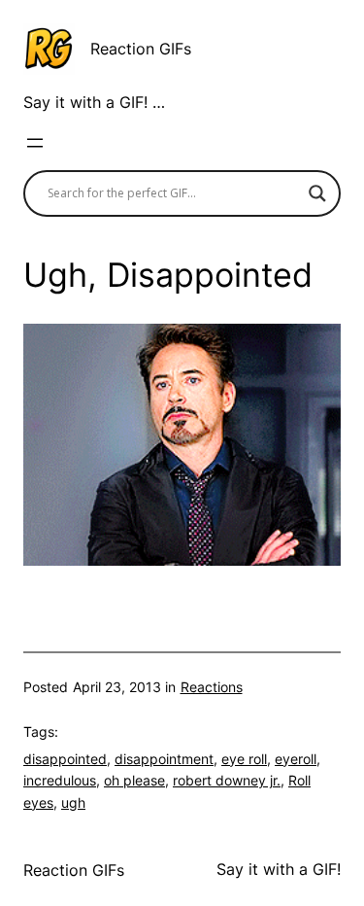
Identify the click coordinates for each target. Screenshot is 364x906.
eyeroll (295, 758)
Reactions (212, 687)
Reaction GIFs (140, 48)
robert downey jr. (227, 780)
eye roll (244, 758)
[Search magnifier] (317, 193)
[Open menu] (35, 143)
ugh (73, 802)
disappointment (164, 758)
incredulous (59, 780)
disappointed (65, 758)
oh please (134, 780)
